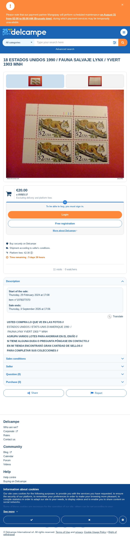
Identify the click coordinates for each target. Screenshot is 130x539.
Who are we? (10, 427)
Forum (7, 460)
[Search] (122, 42)
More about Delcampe (64, 230)
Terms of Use (63, 532)
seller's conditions (41, 248)
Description (13, 281)
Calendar (8, 456)
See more (9, 511)
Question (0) (13, 374)
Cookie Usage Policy (95, 532)
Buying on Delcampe (14, 481)
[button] (114, 42)
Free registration (65, 223)
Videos (7, 464)
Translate (118, 316)
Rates (6, 435)
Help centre (9, 477)
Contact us (9, 439)
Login (65, 214)
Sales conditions (16, 358)
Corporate (9, 431)
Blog (6, 452)
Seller (9, 366)
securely (18, 243)
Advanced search (65, 49)
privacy (79, 532)
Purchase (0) (13, 382)
